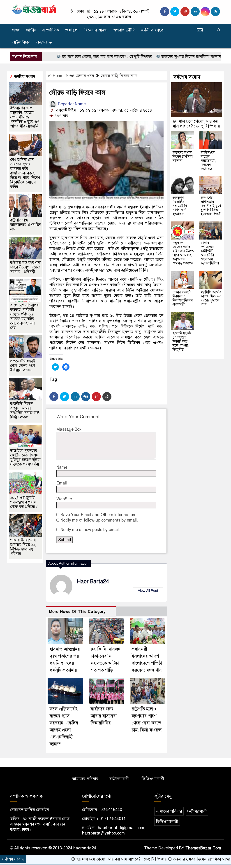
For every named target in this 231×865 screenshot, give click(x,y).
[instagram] (184, 11)
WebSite (64, 498)
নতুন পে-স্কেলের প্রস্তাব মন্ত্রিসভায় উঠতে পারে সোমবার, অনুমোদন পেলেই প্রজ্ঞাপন (183, 253)
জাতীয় (31, 30)
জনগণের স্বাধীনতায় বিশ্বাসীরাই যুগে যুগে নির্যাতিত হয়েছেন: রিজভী (211, 205)
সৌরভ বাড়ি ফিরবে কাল (118, 75)
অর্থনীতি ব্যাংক (152, 30)
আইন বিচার (21, 42)
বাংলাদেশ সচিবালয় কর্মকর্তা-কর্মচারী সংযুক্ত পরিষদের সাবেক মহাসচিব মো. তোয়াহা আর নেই (24, 316)
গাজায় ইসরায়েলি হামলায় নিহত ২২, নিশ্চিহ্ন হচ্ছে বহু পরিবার (23, 547)
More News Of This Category (77, 611)
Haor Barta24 (93, 581)
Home (58, 75)
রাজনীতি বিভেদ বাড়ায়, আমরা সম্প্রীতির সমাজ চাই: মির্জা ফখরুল (25, 410)
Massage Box (68, 429)
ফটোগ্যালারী (119, 778)
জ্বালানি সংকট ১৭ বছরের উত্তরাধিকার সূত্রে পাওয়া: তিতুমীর (182, 341)
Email (61, 483)
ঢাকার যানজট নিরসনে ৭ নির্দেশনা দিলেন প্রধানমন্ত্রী (183, 298)
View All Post (148, 591)
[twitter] (174, 11)
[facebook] (164, 11)
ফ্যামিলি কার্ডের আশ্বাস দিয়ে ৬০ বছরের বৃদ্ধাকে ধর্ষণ (211, 298)
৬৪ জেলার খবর (82, 75)
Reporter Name (71, 103)
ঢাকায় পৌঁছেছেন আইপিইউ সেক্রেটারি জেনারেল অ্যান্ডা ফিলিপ (210, 253)
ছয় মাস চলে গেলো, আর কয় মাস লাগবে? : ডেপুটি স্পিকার (85, 56)
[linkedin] (195, 11)
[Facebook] (53, 396)
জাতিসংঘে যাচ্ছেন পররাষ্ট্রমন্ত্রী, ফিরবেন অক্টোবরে (208, 160)
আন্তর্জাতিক (50, 30)
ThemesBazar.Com (203, 848)
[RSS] (215, 11)
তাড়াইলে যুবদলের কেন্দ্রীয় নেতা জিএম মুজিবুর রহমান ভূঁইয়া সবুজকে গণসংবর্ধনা (25, 457)
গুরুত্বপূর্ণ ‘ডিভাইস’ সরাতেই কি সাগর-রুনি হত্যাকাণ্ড (180, 205)
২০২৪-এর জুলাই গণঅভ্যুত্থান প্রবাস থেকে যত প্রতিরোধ (23, 502)
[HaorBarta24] (34, 9)
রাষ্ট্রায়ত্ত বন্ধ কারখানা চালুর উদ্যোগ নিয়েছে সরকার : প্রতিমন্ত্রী (25, 267)
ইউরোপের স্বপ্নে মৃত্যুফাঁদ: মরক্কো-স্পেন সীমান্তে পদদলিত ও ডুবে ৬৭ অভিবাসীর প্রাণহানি (24, 117)
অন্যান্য (41, 42)
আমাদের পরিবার (85, 778)
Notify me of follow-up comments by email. (99, 520)
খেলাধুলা (72, 30)
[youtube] (205, 11)
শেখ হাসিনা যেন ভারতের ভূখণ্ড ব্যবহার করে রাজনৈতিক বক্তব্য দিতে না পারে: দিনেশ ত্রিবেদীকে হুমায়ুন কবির (25, 173)
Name (61, 467)
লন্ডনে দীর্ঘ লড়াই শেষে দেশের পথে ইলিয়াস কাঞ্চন (22, 366)
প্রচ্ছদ (16, 30)
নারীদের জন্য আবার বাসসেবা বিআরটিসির (104, 716)
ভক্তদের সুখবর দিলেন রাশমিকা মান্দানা (170, 56)
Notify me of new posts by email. (90, 529)
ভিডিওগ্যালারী (153, 778)
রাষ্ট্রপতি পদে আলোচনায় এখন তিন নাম (25, 225)
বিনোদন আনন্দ (96, 30)
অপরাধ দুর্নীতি (124, 30)
